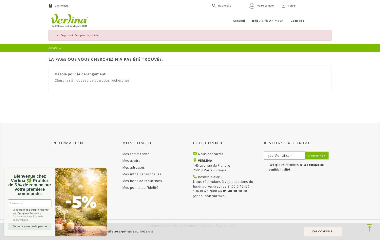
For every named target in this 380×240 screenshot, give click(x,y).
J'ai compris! (323, 231)
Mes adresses (133, 167)
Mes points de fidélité (140, 187)
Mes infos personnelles (141, 174)
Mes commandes (136, 154)
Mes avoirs (131, 160)
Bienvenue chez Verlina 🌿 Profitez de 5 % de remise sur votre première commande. (29, 185)
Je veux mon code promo (30, 226)
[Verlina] (69, 20)
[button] (369, 228)
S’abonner (316, 155)
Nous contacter (210, 154)
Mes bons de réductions (142, 181)
